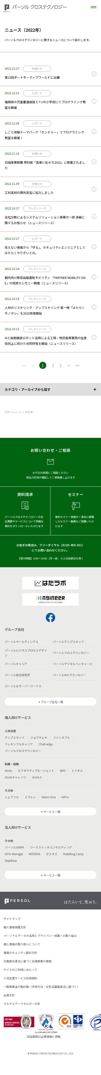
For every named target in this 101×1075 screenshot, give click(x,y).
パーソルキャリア (16, 664)
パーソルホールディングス (21, 642)
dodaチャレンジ (15, 777)
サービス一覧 (51, 812)
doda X (37, 777)
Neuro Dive (49, 797)
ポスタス (51, 854)
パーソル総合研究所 (17, 675)
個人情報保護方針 (15, 927)
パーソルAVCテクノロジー (69, 675)
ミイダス (77, 770)
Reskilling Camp (73, 854)
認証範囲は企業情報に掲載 (44, 1036)
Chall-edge (46, 744)
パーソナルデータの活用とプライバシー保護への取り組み (40, 936)
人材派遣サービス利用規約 (20, 978)
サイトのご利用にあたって (20, 970)
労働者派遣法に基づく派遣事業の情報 (27, 961)
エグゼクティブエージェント (36, 770)
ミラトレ (30, 797)
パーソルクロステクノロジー (71, 653)
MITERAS (34, 854)
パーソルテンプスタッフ (68, 642)
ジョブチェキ (38, 737)
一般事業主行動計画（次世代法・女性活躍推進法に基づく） (42, 987)
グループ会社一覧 (52, 702)
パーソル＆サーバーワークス (23, 686)
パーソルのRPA (14, 847)
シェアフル (12, 797)
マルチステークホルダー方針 (22, 1004)
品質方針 (9, 995)
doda (8, 770)
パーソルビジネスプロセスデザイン (26, 652)
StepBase (11, 860)
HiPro (65, 797)
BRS (63, 770)
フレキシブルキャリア (19, 744)
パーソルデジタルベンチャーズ (72, 664)
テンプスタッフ (14, 737)
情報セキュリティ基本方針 (20, 953)
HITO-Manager (14, 854)
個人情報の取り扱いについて (22, 944)
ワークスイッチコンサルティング (51, 847)
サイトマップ (12, 919)
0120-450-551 (72, 545)
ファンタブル (61, 737)
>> (77, 365)
